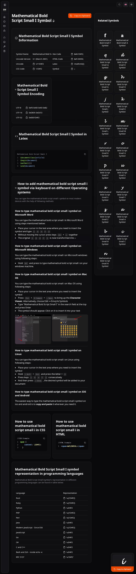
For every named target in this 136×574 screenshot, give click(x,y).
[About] (4, 21)
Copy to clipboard (82, 15)
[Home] (4, 17)
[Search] (119, 4)
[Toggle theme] (131, 4)
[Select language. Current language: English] (125, 4)
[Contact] (4, 26)
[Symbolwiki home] (5, 10)
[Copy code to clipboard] (85, 154)
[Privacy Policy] (4, 30)
